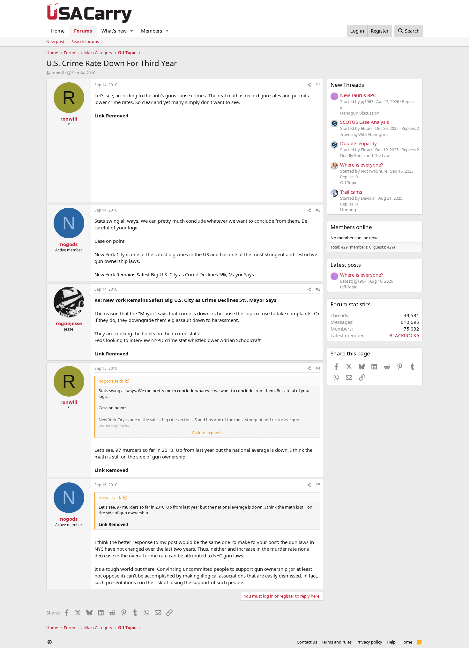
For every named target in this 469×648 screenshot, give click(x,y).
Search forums (85, 41)
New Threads (347, 84)
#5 (318, 485)
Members (151, 30)
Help (391, 642)
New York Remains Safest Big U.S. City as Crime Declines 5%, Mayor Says (174, 274)
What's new (114, 30)
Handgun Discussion (359, 113)
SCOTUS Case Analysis (364, 122)
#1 (318, 84)
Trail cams (351, 192)
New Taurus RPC (358, 95)
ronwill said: (110, 497)
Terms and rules (337, 642)
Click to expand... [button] (208, 433)
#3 (318, 289)
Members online (351, 227)
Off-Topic (348, 182)
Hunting (348, 209)
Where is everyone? (361, 164)
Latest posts (346, 264)
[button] (131, 31)
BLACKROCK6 (404, 335)
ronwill (57, 73)
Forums (83, 30)
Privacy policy (369, 642)
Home (57, 30)
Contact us (307, 642)
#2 (318, 210)
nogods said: (111, 381)
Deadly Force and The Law (365, 155)
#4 (318, 368)
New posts (56, 41)
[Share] (309, 85)
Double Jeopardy (358, 143)
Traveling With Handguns (364, 134)
